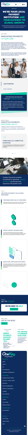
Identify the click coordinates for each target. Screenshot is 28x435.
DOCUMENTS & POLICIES (14, 431)
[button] (15, 4)
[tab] (8, 84)
